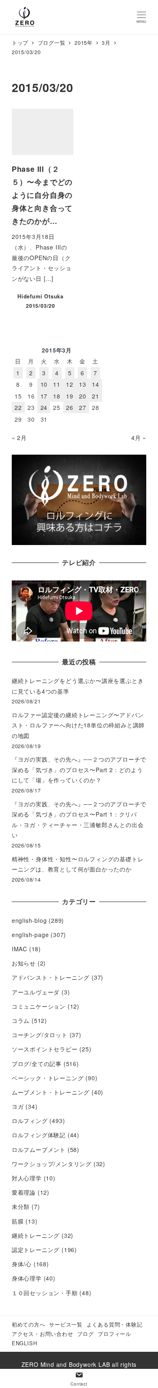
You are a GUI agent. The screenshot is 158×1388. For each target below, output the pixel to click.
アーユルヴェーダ (36, 992)
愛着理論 (24, 1192)
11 (56, 384)
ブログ (85, 1334)
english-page (30, 934)
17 (44, 396)
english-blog (29, 920)
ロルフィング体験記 (39, 1135)
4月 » (138, 437)
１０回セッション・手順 (45, 1293)
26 (69, 407)
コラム (21, 1020)
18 (56, 396)
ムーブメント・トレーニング (51, 1092)
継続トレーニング (36, 1235)
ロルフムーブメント (39, 1149)
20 (82, 396)
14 (95, 384)
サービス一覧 (66, 1324)
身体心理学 (27, 1278)
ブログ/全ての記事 (37, 1064)
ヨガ (18, 1106)
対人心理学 (27, 1178)
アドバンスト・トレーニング (51, 977)
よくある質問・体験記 (115, 1324)
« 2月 (19, 437)
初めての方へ (28, 1324)
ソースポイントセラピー (45, 1049)
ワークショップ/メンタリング (52, 1164)
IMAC (19, 949)
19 (69, 396)
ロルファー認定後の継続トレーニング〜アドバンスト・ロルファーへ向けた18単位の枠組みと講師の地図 (78, 725)
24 (44, 407)
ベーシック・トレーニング (48, 1078)
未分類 (21, 1206)
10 (44, 384)
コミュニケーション (39, 1006)
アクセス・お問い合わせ (42, 1334)
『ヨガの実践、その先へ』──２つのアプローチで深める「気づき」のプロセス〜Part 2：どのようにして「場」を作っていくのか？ (79, 769)
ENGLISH (24, 1343)
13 (82, 384)
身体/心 (22, 1264)
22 (18, 407)
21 (95, 396)
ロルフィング (30, 1121)
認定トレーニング (36, 1250)
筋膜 (18, 1221)
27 (82, 407)
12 (69, 384)
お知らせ (24, 963)
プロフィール (114, 1334)
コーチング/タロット (40, 1035)
